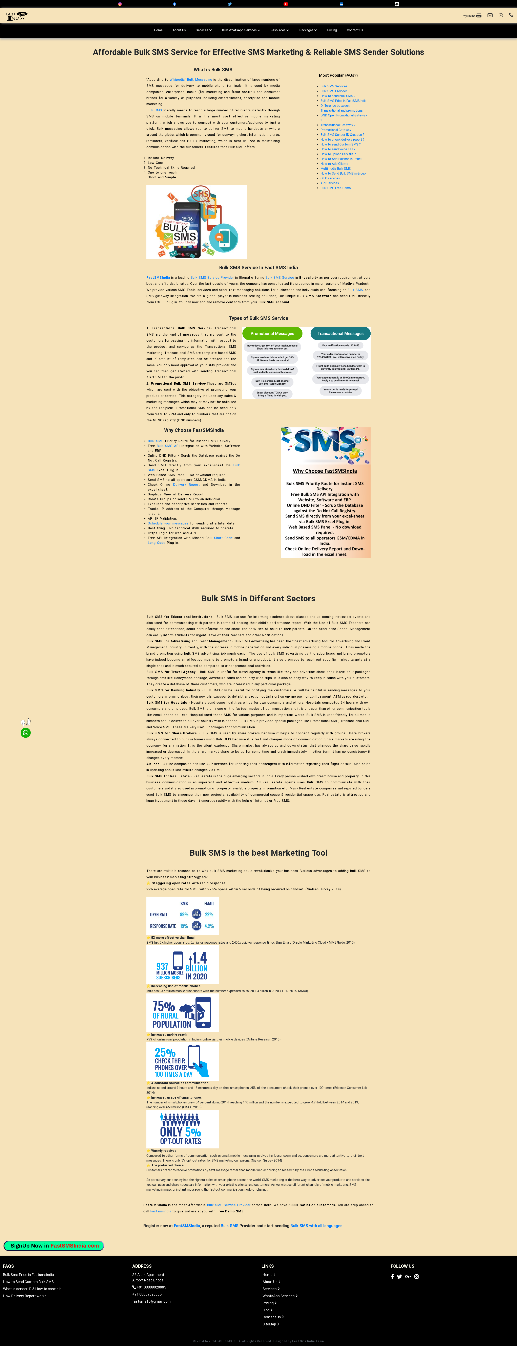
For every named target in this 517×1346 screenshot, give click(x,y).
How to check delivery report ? (342, 139)
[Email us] (490, 16)
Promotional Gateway (335, 130)
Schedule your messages (168, 523)
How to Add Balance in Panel (340, 159)
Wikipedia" (178, 80)
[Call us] (511, 16)
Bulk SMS (154, 110)
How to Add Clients (334, 164)
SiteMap (270, 1324)
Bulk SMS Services (333, 86)
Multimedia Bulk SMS (335, 169)
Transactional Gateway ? (337, 125)
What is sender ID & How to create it (32, 1289)
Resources (278, 30)
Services (202, 30)
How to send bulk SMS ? (337, 96)
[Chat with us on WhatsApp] (501, 16)
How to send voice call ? (337, 149)
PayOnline (468, 16)
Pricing (332, 30)
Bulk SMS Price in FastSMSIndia (343, 101)
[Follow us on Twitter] (399, 1277)
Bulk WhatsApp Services (239, 30)
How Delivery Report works (24, 1296)
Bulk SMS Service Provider (212, 277)
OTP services (330, 178)
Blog (266, 1310)
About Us (179, 30)
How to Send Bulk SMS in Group (343, 173)
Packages (306, 30)
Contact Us (355, 30)
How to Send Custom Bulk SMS (28, 1282)
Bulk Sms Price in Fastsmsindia (28, 1275)
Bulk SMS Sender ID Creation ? (342, 135)
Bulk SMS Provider (333, 91)
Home (158, 30)
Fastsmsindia (160, 1211)
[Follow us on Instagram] (416, 1277)
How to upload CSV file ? (338, 154)
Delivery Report (186, 485)
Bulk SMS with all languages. (317, 1225)
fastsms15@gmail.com (151, 1301)
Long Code (156, 543)
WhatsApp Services (279, 1296)
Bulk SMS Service (280, 277)
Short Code (223, 538)
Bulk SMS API (168, 446)
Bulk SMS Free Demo (335, 188)
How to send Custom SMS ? (340, 144)
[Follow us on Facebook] (392, 1277)
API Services (329, 183)
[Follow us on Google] (408, 1277)
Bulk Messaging (199, 80)
